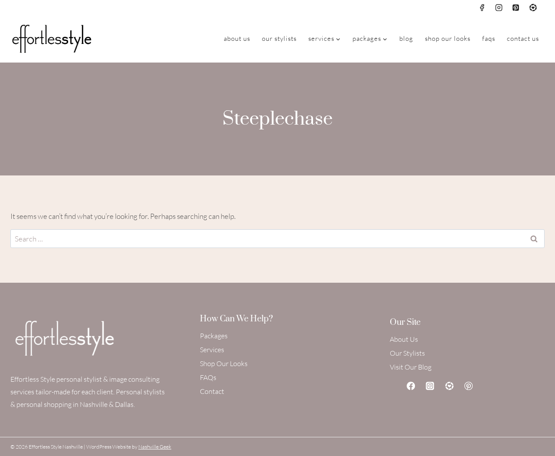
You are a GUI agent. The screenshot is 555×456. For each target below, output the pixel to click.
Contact (212, 391)
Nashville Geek (154, 446)
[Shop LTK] (449, 385)
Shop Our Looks (447, 38)
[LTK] (533, 7)
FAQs (488, 38)
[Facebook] (482, 7)
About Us (237, 38)
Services (212, 349)
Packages (214, 335)
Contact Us (523, 38)
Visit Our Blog (410, 367)
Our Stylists (279, 38)
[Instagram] (499, 7)
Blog (406, 38)
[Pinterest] (516, 7)
